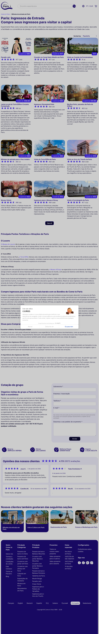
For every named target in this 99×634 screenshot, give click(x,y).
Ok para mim (69, 327)
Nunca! (30, 327)
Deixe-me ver (49, 327)
